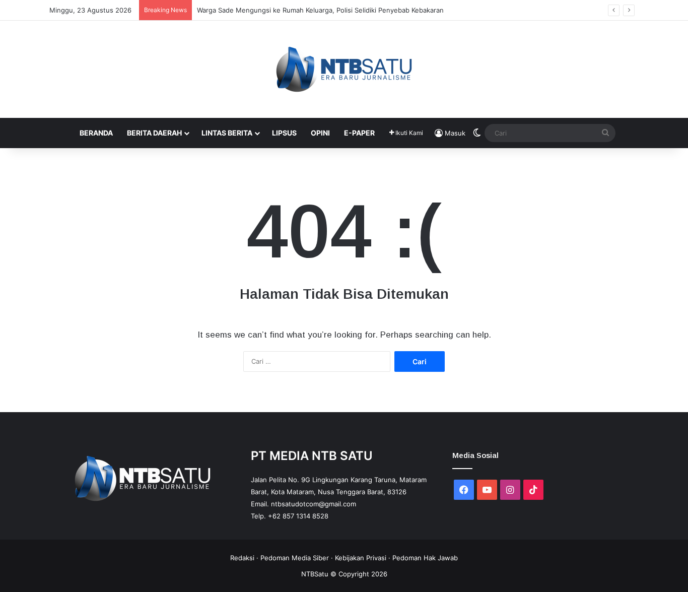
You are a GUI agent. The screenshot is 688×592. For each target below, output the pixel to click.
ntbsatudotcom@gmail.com (313, 504)
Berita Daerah (154, 132)
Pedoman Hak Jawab (425, 558)
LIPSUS (284, 132)
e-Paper (359, 132)
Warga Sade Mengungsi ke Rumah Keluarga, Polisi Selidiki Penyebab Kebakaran (320, 10)
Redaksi (242, 558)
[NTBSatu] (344, 69)
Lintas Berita (226, 132)
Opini (320, 132)
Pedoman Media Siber (294, 558)
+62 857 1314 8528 (298, 516)
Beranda (96, 132)
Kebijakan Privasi (360, 558)
